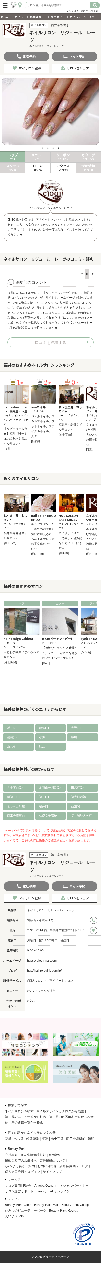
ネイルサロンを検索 (19, 1111)
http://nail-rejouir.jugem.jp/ (44, 970)
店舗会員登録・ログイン (76, 1166)
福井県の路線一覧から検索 (24, 1122)
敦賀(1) (44, 728)
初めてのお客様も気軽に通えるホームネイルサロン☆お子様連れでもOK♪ (43, 539)
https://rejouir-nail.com (42, 960)
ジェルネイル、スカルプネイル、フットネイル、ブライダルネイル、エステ (43, 426)
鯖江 (42, 746)
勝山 (74, 737)
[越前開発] (10, 662)
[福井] (7, 448)
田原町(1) (77, 787)
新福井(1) (13, 797)
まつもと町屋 (16, 806)
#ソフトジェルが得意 (41, 991)
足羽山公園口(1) (50, 787)
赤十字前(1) (15, 787)
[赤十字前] (65, 434)
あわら (11, 746)
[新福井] (36, 441)
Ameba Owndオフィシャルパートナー (61, 1185)
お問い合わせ (47, 1166)
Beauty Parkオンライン (53, 1191)
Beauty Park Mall (46, 1205)
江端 (45, 1139)
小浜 (42, 737)
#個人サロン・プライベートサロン (50, 980)
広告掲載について (52, 1160)
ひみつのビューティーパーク (25, 1210)
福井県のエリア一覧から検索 (25, 1117)
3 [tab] (53, 148)
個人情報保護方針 (33, 1155)
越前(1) (12, 737)
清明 (91, 1139)
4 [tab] (58, 148)
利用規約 (55, 1155)
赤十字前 (57, 1139)
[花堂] (89, 449)
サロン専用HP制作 (18, 1185)
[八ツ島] (86, 652)
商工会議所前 (16, 815)
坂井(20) (12, 728)
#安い (31, 1001)
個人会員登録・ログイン (22, 1172)
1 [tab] (42, 148)
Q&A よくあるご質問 (20, 1166)
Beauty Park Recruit (63, 1210)
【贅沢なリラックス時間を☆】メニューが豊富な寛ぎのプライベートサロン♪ (59, 653)
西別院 (75, 806)
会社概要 (11, 1155)
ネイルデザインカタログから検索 (60, 1111)
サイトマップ (52, 1172)
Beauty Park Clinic (18, 1205)
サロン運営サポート (19, 1191)
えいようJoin (14, 1216)
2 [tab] (47, 148)
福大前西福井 (80, 797)
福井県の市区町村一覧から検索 (71, 1117)
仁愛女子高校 (48, 815)
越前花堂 (32, 1139)
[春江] (46, 663)
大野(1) (76, 728)
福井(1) (44, 797)
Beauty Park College (75, 1205)
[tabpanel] (50, 111)
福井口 (43, 806)
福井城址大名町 (81, 815)
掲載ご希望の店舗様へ (21, 1160)
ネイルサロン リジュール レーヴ (50, 910)
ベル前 (19, 1139)
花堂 (8, 1139)
